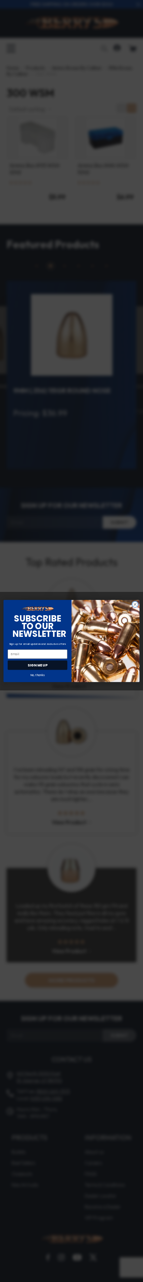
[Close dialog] (135, 604)
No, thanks (37, 675)
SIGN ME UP (37, 665)
